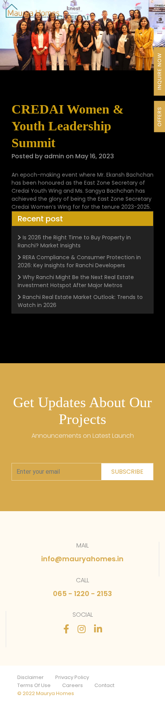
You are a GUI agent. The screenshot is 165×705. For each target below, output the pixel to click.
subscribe (127, 471)
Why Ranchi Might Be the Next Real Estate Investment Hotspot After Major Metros (76, 281)
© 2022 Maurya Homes (45, 693)
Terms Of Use (34, 685)
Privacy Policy (72, 677)
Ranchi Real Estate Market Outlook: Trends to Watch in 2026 (80, 301)
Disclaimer (30, 677)
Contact (104, 685)
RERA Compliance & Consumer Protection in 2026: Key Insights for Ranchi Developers (79, 261)
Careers (72, 685)
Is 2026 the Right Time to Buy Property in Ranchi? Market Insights (74, 241)
